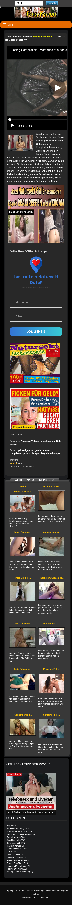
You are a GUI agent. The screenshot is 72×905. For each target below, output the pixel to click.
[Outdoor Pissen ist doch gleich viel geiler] (51, 636)
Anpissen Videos (30, 441)
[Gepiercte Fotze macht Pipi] (51, 501)
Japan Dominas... (23, 532)
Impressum (27, 897)
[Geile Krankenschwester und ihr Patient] (22, 504)
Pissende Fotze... (52, 669)
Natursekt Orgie (14, 849)
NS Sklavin (12, 851)
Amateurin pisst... (52, 532)
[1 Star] (11, 463)
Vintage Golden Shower (18, 872)
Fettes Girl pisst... (23, 578)
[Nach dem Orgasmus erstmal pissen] (51, 591)
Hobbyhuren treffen (43, 36)
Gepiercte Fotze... (52, 486)
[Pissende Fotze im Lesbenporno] (51, 683)
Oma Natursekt (14, 854)
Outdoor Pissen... (52, 623)
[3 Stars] (16, 463)
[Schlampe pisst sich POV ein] (51, 729)
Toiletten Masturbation (17, 866)
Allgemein (11, 826)
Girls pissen (12, 843)
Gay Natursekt (13, 840)
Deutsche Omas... (23, 623)
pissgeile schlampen (50, 453)
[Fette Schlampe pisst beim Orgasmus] (22, 682)
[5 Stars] (21, 463)
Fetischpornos (47, 441)
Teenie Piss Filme (15, 863)
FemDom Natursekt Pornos (19, 834)
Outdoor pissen (14, 857)
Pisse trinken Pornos (16, 860)
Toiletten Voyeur (14, 869)
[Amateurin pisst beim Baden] (51, 546)
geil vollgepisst (25, 450)
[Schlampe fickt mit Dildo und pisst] (22, 727)
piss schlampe (31, 453)
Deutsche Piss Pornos (17, 831)
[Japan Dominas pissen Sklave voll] (22, 546)
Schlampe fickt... (23, 715)
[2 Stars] (13, 463)
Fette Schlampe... (23, 669)
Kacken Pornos (14, 846)
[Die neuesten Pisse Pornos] (36, 12)
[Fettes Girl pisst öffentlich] (22, 592)
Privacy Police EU (42, 897)
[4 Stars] (19, 463)
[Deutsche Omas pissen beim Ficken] (22, 637)
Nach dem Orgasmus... (52, 578)
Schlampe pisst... (52, 715)
